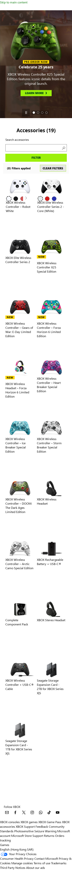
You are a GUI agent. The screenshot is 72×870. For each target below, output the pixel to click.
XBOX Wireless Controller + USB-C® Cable (19, 684)
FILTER (36, 157)
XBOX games (29, 822)
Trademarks (58, 863)
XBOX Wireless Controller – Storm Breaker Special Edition (49, 445)
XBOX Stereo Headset (51, 620)
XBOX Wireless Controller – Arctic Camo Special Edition (19, 564)
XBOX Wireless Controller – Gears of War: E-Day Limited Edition (19, 329)
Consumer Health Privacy (17, 858)
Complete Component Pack (16, 622)
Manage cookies (22, 863)
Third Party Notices (12, 868)
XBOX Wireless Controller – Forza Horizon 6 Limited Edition (49, 329)
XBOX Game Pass (49, 822)
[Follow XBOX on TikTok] (49, 812)
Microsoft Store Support (27, 836)
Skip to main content (13, 2)
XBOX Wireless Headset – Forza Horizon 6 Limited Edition (17, 390)
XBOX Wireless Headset (46, 501)
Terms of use (42, 863)
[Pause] (26, 112)
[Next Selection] (26, 198)
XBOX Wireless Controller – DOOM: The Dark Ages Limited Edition (18, 505)
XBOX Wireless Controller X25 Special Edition (46, 267)
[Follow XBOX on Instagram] (32, 812)
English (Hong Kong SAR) (17, 849)
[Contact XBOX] (7, 812)
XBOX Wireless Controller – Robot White (18, 206)
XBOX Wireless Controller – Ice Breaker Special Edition (15, 445)
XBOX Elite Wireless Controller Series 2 (18, 260)
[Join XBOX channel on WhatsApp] (41, 812)
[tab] (34, 112)
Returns (49, 836)
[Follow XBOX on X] (24, 812)
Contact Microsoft (46, 858)
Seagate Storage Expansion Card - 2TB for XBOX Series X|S (50, 686)
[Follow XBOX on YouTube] (58, 812)
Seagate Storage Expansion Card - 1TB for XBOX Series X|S (18, 747)
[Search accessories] (63, 148)
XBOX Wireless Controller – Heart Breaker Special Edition (49, 384)
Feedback (42, 826)
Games (4, 845)
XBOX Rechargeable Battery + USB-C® (50, 562)
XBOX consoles (10, 822)
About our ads (35, 868)
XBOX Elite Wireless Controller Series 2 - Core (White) (50, 206)
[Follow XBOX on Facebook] (15, 812)
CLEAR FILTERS (53, 168)
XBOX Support (25, 826)
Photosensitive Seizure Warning (35, 831)
